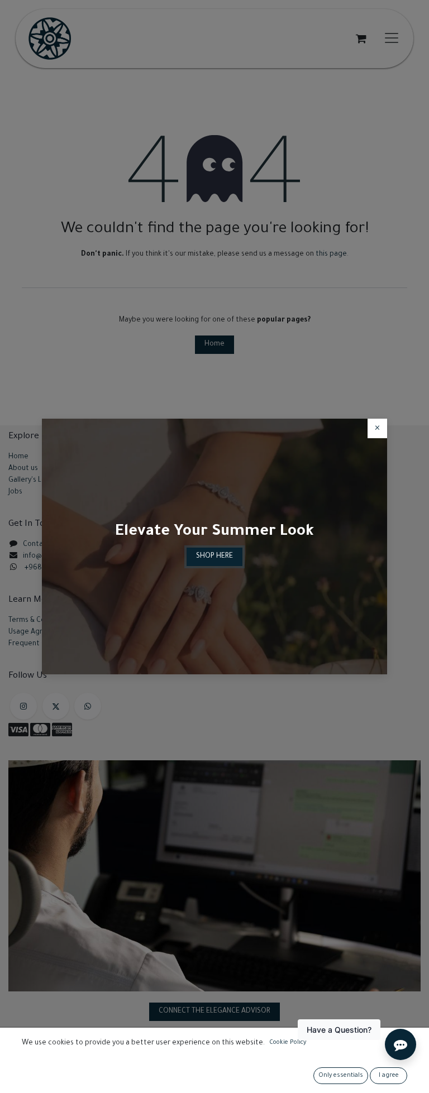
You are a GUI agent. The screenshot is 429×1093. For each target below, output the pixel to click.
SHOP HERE (214, 556)
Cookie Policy (287, 1042)
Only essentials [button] (340, 1075)
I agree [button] (389, 1075)
